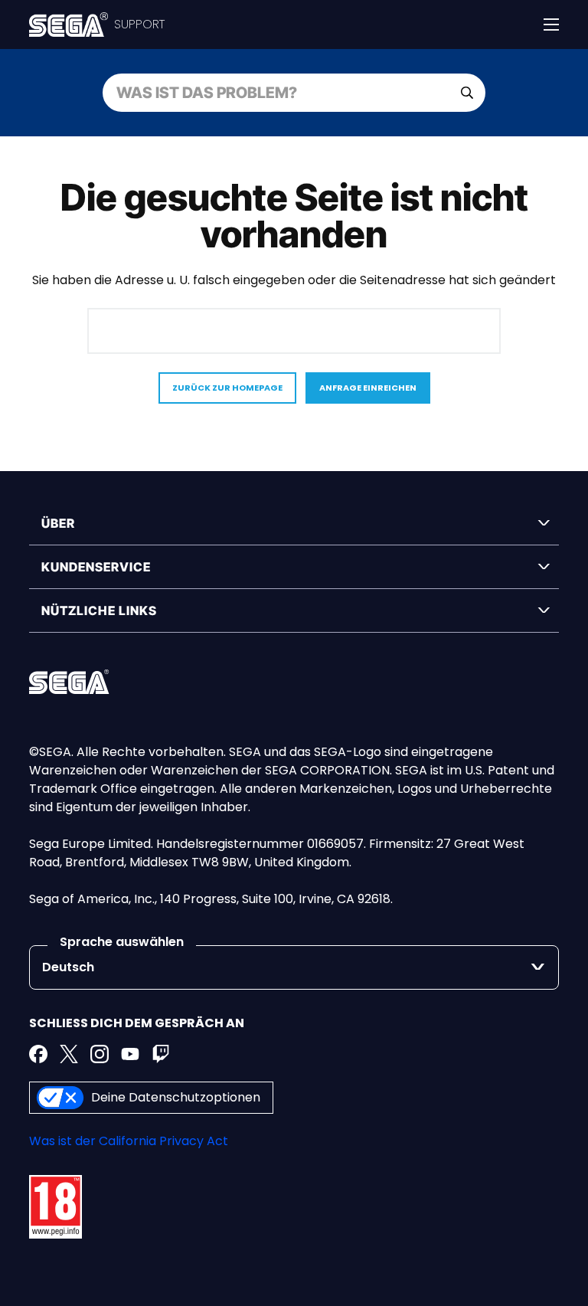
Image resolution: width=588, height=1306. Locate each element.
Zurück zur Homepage (227, 387)
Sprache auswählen (122, 942)
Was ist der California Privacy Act (128, 1141)
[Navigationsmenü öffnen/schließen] (551, 24)
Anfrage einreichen (367, 387)
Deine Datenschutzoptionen (175, 1097)
